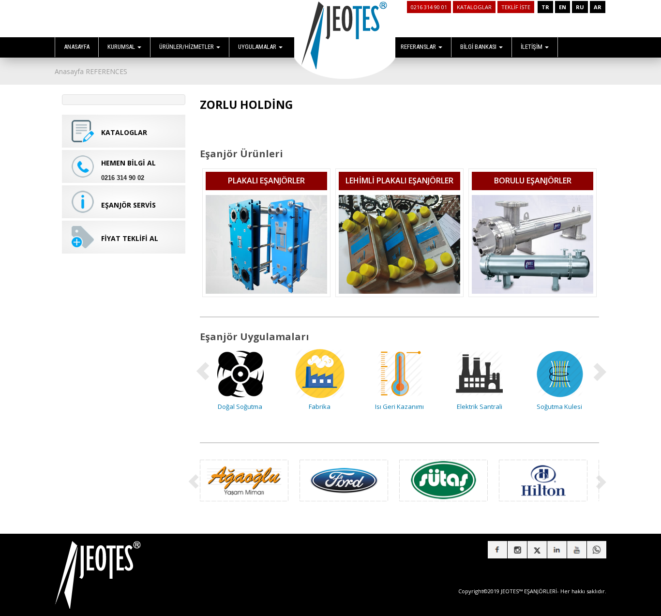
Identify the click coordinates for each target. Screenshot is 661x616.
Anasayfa (69, 71)
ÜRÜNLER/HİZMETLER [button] (187, 46)
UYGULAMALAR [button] (258, 46)
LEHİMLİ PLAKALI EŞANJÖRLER (399, 180)
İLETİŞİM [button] (532, 46)
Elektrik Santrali (479, 406)
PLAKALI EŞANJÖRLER (266, 180)
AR (597, 7)
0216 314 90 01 (429, 7)
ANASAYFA (77, 46)
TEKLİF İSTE (515, 7)
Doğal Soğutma (240, 406)
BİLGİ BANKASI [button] (479, 46)
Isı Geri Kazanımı (399, 406)
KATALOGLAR (474, 7)
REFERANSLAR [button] (419, 46)
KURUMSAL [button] (121, 46)
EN (562, 7)
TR (545, 7)
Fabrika (319, 406)
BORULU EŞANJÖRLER (532, 180)
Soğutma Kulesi (559, 406)
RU (580, 7)
